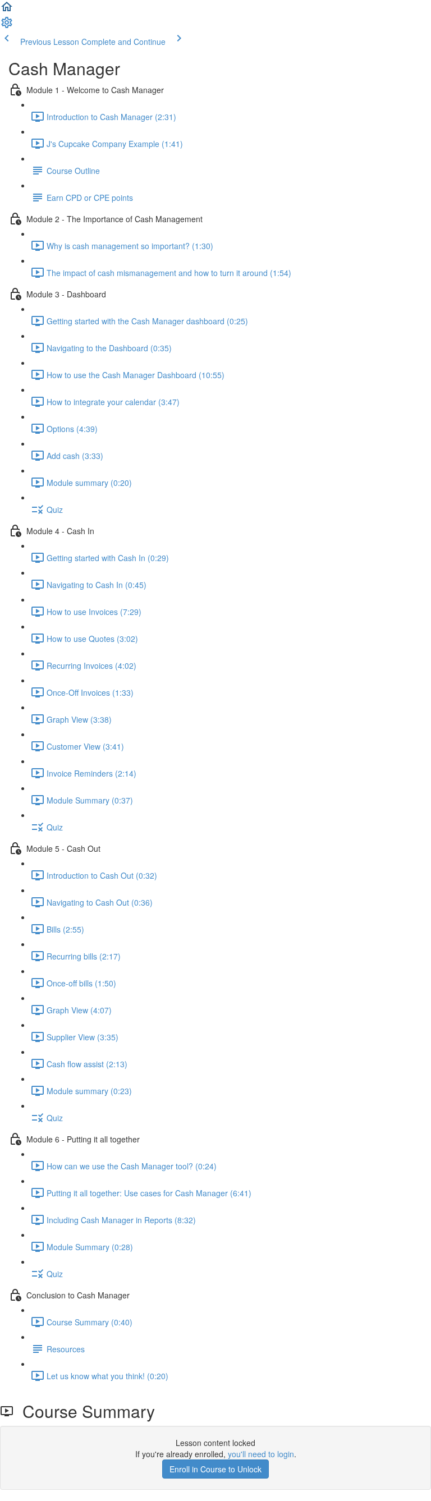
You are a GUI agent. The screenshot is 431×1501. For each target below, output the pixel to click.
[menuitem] (6, 25)
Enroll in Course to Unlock (215, 1469)
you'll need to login (261, 1453)
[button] (6, 10)
